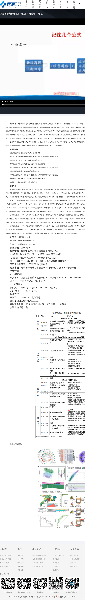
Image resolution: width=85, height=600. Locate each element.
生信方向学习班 (5, 555)
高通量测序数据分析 (39, 555)
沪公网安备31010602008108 (66, 597)
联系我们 (73, 566)
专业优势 (20, 559)
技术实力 (73, 563)
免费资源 (56, 570)
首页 (20, 4)
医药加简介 (74, 555)
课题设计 (20, 555)
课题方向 (20, 563)
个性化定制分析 (37, 566)
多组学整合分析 (37, 563)
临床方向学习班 (5, 559)
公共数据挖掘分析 (38, 559)
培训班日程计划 (58, 555)
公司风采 (56, 559)
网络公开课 (4, 566)
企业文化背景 (75, 559)
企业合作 (56, 563)
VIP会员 (47, 3)
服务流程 (20, 566)
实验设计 (20, 570)
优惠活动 (56, 566)
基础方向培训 (4, 563)
